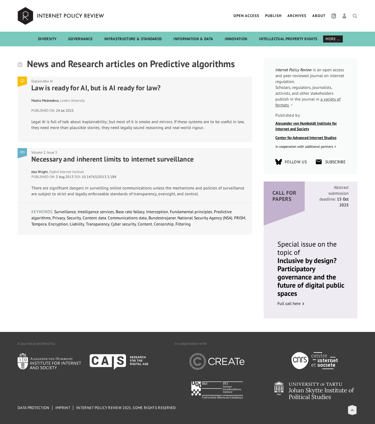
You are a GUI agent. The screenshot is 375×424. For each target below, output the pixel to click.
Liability (77, 224)
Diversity (47, 38)
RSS (333, 16)
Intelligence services (96, 211)
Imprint (62, 407)
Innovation (236, 38)
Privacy (58, 218)
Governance (80, 38)
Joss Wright (39, 171)
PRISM (239, 218)
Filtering (183, 224)
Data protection (34, 407)
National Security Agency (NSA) (205, 218)
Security (74, 218)
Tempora (39, 224)
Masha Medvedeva (45, 100)
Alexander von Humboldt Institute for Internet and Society (306, 126)
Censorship (164, 224)
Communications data (127, 218)
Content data (94, 218)
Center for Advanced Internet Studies (305, 137)
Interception (157, 211)
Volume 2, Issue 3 (44, 152)
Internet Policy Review (61, 16)
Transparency (97, 224)
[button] (352, 410)
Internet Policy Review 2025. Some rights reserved (126, 407)
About (318, 15)
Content (145, 224)
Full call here (289, 303)
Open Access (246, 15)
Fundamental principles (191, 211)
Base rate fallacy (130, 211)
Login (344, 16)
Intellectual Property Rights (288, 38)
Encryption (58, 224)
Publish (273, 15)
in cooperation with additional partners (304, 146)
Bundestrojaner (162, 218)
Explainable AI (42, 81)
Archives (296, 15)
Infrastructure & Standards (133, 38)
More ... (332, 38)
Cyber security (123, 224)
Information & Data (193, 38)
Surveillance (65, 211)
